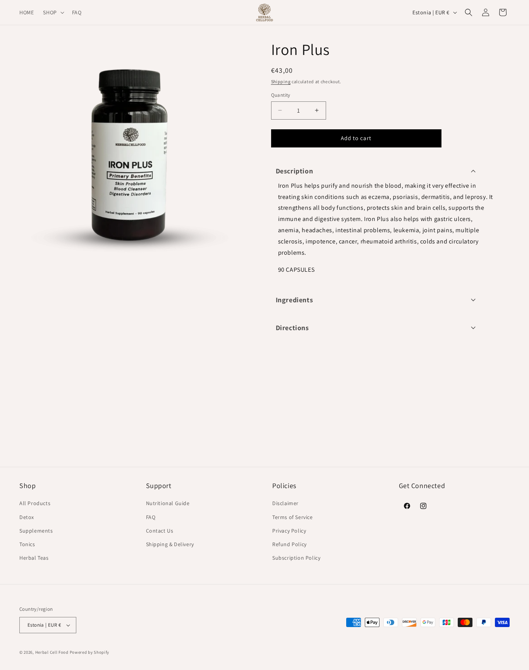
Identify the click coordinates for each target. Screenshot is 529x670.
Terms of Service (292, 517)
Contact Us (159, 530)
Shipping (281, 81)
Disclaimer (285, 503)
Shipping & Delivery (170, 544)
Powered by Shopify (90, 652)
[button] (52, 12)
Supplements (36, 530)
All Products (34, 503)
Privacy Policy (289, 530)
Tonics (27, 544)
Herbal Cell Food (52, 652)
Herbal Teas (34, 557)
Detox (26, 517)
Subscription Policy (296, 557)
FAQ (151, 517)
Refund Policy (289, 544)
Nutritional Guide (168, 503)
